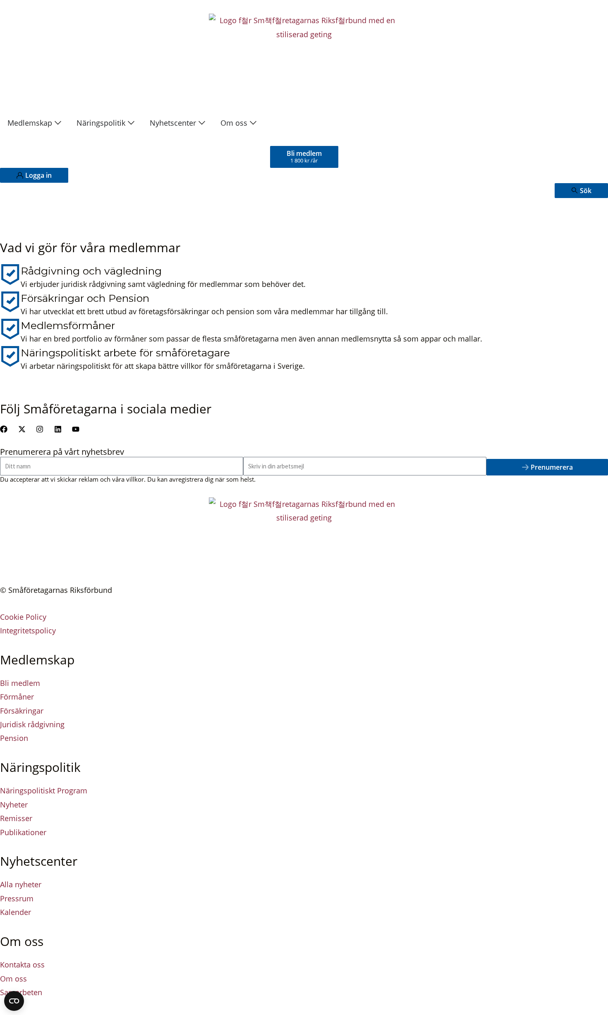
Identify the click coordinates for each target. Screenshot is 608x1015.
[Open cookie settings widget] (14, 1001)
